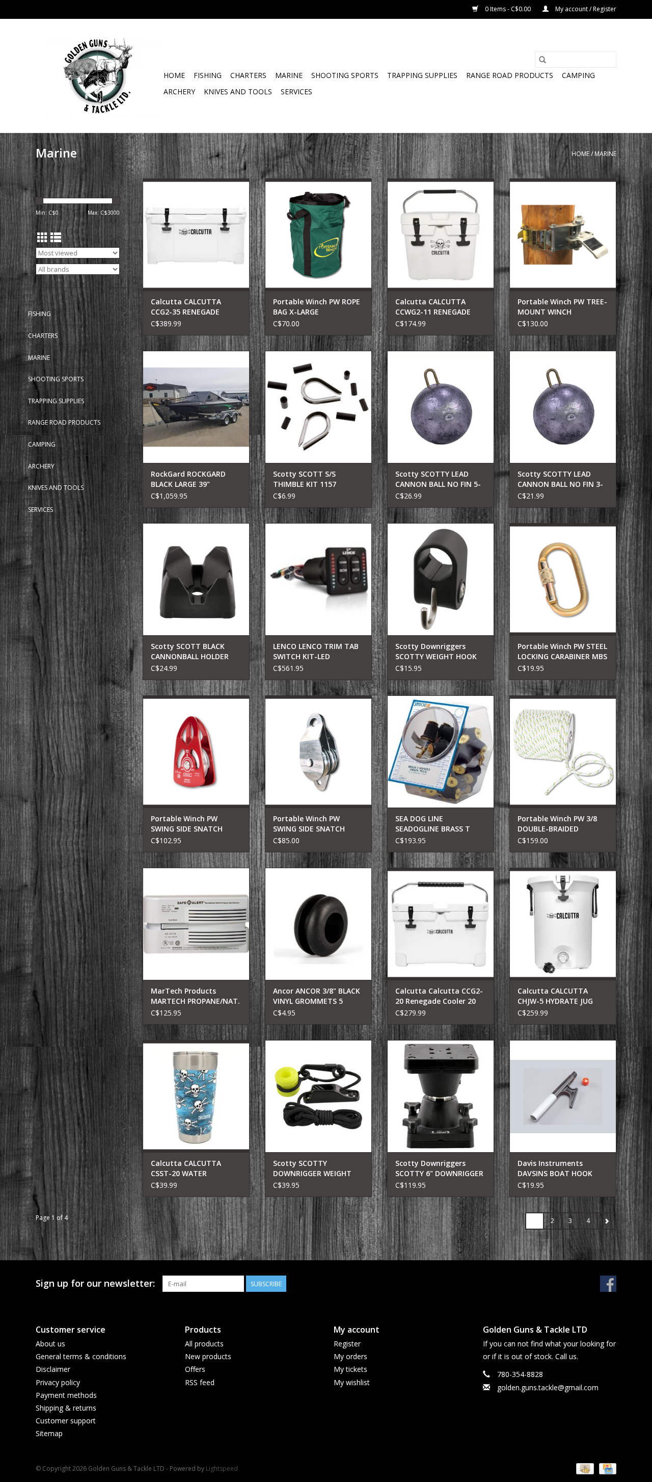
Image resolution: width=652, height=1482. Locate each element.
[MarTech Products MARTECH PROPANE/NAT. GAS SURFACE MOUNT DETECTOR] (196, 924)
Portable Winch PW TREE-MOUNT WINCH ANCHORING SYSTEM (562, 307)
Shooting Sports (344, 75)
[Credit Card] (605, 1468)
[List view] (55, 237)
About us (50, 1343)
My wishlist (352, 1382)
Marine (289, 75)
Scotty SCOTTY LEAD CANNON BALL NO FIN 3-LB (560, 479)
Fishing (208, 75)
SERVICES (296, 91)
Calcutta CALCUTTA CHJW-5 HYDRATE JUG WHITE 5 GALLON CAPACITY (555, 996)
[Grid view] (42, 237)
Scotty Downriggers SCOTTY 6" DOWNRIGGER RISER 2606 (439, 1168)
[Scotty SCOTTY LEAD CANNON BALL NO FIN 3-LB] (562, 407)
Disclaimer (53, 1369)
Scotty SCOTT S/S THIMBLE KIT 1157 (304, 479)
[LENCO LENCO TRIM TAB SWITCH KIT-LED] (318, 579)
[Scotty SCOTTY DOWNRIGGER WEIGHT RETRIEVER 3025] (318, 1096)
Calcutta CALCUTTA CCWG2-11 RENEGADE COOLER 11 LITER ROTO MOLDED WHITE (436, 307)
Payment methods (66, 1395)
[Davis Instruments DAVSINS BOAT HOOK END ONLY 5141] (562, 1096)
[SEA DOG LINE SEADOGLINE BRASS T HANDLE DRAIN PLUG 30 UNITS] (440, 751)
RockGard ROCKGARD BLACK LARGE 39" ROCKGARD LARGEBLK (188, 479)
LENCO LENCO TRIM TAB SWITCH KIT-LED (316, 651)
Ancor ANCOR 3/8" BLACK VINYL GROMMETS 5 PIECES (316, 996)
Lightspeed (222, 1468)
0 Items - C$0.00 (507, 9)
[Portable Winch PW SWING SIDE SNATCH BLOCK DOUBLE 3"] (318, 751)
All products (204, 1343)
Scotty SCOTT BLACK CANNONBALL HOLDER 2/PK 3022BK (190, 651)
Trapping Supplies (422, 75)
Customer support (66, 1420)
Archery (179, 91)
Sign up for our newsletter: (95, 1283)
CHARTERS (248, 75)
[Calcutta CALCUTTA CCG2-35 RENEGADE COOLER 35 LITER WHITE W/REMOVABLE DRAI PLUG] (196, 234)
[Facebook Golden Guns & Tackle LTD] (608, 1284)
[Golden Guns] (98, 75)
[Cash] (584, 1468)
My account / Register (585, 9)
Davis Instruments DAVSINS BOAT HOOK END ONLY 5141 (555, 1168)
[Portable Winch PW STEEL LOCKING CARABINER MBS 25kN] (562, 579)
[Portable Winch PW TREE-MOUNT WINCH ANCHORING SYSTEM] (562, 234)
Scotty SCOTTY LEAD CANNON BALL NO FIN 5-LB (438, 479)
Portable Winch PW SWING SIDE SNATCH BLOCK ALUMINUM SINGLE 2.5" (196, 824)
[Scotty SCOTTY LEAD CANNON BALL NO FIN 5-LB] (440, 407)
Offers (195, 1369)
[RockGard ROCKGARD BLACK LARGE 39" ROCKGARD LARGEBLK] (196, 407)
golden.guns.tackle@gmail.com (548, 1387)
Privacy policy (58, 1382)
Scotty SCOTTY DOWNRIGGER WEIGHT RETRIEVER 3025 (312, 1168)
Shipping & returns (66, 1408)
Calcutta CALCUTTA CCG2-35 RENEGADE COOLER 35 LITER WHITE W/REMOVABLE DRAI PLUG (195, 307)
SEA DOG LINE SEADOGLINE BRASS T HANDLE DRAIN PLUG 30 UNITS (436, 824)
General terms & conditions (81, 1356)
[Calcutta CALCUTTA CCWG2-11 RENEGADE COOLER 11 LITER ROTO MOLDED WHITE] (440, 234)
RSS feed (199, 1382)
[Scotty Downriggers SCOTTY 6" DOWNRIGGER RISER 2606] (440, 1096)
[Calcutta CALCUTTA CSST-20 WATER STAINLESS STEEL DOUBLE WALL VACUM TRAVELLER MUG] (196, 1096)
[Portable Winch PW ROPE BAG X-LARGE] (318, 234)
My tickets (350, 1369)
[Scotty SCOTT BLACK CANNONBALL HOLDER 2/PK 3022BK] (196, 579)
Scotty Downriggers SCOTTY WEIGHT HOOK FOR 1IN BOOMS (436, 651)
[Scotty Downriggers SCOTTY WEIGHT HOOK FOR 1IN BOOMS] (440, 579)
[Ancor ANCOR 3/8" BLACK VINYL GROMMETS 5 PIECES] (318, 924)
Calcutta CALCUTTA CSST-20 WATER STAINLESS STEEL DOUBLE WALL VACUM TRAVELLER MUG (196, 1168)
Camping (578, 75)
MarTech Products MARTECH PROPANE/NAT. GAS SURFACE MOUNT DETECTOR (195, 996)
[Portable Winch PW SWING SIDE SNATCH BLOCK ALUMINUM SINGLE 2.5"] (196, 751)
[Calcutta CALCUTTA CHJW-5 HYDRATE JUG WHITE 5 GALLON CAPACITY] (562, 924)
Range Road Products (509, 75)
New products (208, 1356)
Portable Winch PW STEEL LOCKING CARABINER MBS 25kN (562, 651)
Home (174, 75)
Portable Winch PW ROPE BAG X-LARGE (316, 307)
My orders (350, 1356)
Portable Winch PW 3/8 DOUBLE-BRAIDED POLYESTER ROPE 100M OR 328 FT (558, 824)
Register (347, 1343)
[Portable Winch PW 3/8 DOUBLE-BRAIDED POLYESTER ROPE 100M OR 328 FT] (562, 751)
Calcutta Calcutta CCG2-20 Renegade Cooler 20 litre (439, 996)
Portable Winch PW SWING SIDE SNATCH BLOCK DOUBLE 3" (309, 824)
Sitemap (49, 1433)
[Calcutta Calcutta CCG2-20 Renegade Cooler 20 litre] (440, 924)
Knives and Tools (238, 91)
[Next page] (606, 1221)
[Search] (542, 59)
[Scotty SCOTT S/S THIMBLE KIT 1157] (318, 407)
